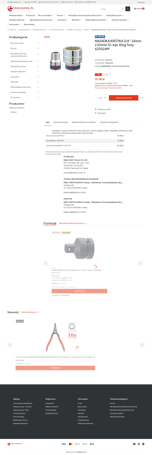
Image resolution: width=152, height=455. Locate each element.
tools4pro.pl (11, 30)
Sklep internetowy (75, 452)
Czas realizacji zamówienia (22, 403)
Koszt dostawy (18, 417)
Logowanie (50, 403)
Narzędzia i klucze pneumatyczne (122, 410)
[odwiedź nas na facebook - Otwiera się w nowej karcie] (134, 444)
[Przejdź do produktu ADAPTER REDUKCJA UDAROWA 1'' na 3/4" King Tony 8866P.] (79, 248)
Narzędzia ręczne (24, 30)
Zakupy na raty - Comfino (22, 407)
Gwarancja (82, 410)
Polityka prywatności (85, 423)
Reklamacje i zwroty (20, 420)
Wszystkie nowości (29, 312)
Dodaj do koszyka (124, 98)
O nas (80, 403)
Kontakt (81, 413)
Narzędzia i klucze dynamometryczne (123, 407)
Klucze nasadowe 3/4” (57, 30)
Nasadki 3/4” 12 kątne (74, 30)
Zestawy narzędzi (116, 413)
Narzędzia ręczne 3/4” (40, 30)
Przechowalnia (51, 410)
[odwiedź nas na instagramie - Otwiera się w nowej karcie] (138, 444)
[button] (127, 8)
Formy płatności (19, 413)
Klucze (112, 403)
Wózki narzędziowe (117, 417)
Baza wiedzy (82, 407)
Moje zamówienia (52, 407)
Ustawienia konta (52, 413)
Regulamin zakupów (20, 423)
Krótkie (86, 30)
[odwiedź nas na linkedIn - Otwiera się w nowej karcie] (143, 444)
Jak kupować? (83, 417)
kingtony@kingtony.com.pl (75, 192)
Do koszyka (79, 291)
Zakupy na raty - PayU (21, 410)
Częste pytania (83, 420)
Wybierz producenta (16, 108)
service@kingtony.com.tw (74, 172)
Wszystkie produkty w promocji (71, 223)
